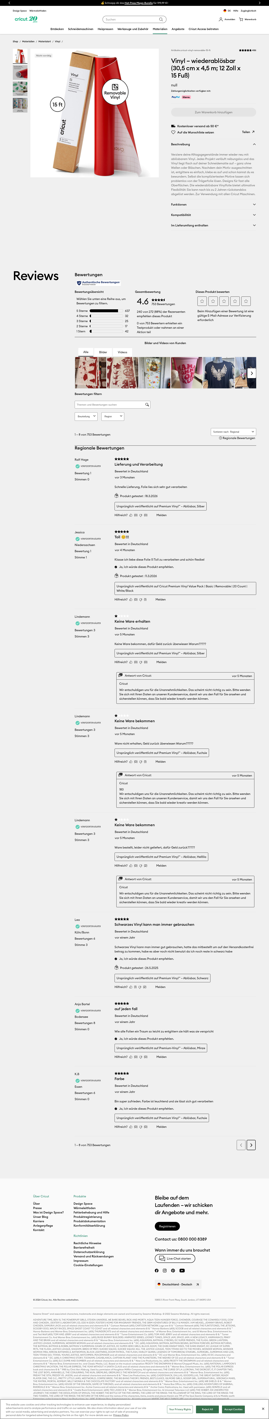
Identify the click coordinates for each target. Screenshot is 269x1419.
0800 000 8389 (192, 1239)
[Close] (263, 1409)
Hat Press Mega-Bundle (139, 3)
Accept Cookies (233, 1409)
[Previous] (38, 114)
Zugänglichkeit (248, 10)
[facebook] (156, 1270)
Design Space (20, 10)
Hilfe (235, 10)
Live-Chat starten (179, 1258)
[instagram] (165, 1270)
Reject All (207, 1409)
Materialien (28, 41)
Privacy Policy (121, 1415)
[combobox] (134, 19)
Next (259, 3)
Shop (15, 41)
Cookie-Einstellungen (88, 1265)
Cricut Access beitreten (203, 29)
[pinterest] (173, 1270)
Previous (9, 3)
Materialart (44, 41)
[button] (227, 19)
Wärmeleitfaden (37, 10)
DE (229, 10)
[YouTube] (182, 1270)
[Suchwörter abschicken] (161, 19)
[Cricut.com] (26, 19)
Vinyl (57, 41)
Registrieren (167, 1226)
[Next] (150, 114)
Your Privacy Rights (180, 1409)
